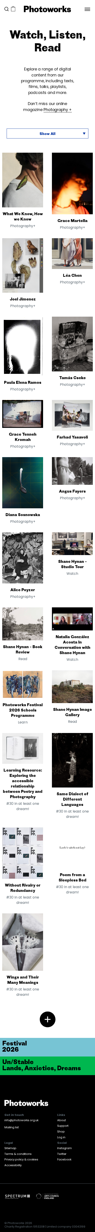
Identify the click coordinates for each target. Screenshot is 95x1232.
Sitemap (10, 1148)
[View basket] (13, 9)
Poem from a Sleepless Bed (72, 877)
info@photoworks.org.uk (21, 1120)
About (61, 1120)
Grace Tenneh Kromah (22, 437)
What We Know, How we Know (23, 216)
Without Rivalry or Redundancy (22, 888)
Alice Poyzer (22, 589)
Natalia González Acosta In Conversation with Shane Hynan (72, 644)
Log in (61, 1137)
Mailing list (11, 1127)
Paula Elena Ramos (22, 382)
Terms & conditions (18, 1154)
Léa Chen (72, 275)
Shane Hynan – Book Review (22, 649)
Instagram (64, 1148)
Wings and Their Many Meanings (23, 980)
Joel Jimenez (23, 298)
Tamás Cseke (72, 377)
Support (62, 1126)
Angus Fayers (72, 491)
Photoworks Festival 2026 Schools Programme (23, 710)
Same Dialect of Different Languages (72, 799)
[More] (47, 1019)
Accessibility (13, 1165)
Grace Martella (72, 220)
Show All (47, 133)
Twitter (61, 1154)
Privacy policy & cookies (21, 1159)
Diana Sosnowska (23, 514)
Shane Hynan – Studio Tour (72, 564)
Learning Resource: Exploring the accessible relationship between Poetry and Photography (22, 783)
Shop (61, 1131)
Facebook (64, 1159)
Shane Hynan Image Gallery (72, 712)
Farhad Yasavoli (72, 437)
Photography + (58, 109)
